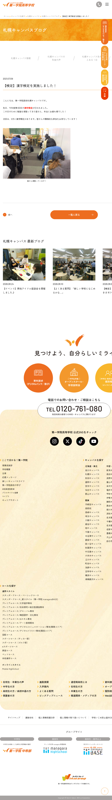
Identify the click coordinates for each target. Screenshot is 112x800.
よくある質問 (46, 691)
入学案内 (44, 686)
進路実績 (44, 682)
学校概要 (6, 469)
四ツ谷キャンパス (93, 543)
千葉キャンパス (92, 531)
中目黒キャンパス (93, 551)
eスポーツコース (10, 646)
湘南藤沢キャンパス (94, 579)
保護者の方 (9, 695)
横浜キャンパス (92, 575)
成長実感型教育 (8, 489)
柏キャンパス (91, 528)
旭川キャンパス (92, 470)
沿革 (4, 473)
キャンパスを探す (18, 16)
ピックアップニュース (51, 695)
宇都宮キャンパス (93, 504)
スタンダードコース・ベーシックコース (20, 595)
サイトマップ (14, 717)
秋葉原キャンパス (93, 547)
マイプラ (5, 496)
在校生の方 (77, 686)
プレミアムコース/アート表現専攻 (18, 622)
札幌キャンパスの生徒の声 (56, 58)
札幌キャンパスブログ (50, 16)
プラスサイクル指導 (10, 492)
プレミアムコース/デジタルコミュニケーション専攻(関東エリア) (32, 626)
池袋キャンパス (92, 567)
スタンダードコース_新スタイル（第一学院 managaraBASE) (30, 599)
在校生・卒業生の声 (13, 682)
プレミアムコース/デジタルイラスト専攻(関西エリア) (27, 630)
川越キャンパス (92, 520)
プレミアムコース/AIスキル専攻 (17, 618)
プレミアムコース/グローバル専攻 (18, 611)
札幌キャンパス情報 (21, 58)
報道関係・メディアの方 (84, 695)
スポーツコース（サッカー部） (16, 638)
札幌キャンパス (33, 16)
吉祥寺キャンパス (93, 571)
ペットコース (8, 654)
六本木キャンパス (93, 555)
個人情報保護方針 (46, 717)
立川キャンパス (92, 559)
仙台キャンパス (92, 489)
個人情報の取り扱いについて (73, 717)
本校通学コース (9, 658)
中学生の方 (9, 686)
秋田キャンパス (92, 478)
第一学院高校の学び (11, 485)
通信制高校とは (79, 682)
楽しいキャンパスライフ (13, 481)
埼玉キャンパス (92, 516)
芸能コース (7, 634)
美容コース (7, 650)
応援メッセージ (9, 477)
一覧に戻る (74, 214)
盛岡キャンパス (92, 482)
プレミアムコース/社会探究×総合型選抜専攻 (23, 607)
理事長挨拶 (7, 465)
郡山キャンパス (92, 493)
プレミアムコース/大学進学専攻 (17, 603)
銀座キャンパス (92, 539)
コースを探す (9, 586)
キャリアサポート (10, 500)
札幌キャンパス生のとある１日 (92, 58)
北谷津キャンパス (93, 535)
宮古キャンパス (92, 485)
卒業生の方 (77, 691)
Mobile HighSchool (10, 668)
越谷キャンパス (92, 524)
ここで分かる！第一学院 (15, 460)
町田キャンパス (92, 563)
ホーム (6, 16)
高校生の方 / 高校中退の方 (17, 691)
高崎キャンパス (92, 512)
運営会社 (29, 717)
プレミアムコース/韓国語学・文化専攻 (20, 614)
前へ (10, 214)
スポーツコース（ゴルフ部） (15, 642)
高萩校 (88, 508)
